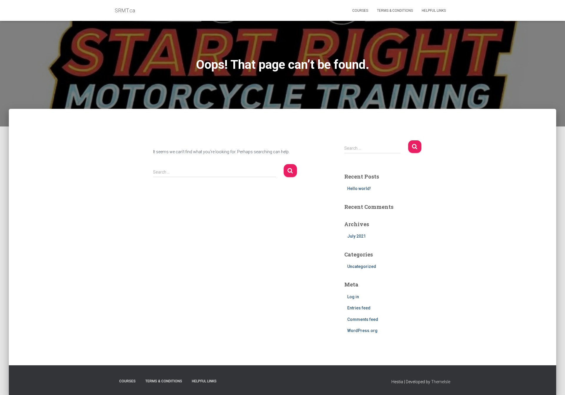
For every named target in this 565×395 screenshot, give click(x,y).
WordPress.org (362, 330)
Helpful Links (434, 11)
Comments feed (362, 319)
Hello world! (359, 188)
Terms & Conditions (395, 11)
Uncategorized (361, 266)
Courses (360, 11)
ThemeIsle (440, 381)
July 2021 (356, 236)
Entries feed (358, 308)
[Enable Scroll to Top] (553, 383)
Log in (353, 296)
